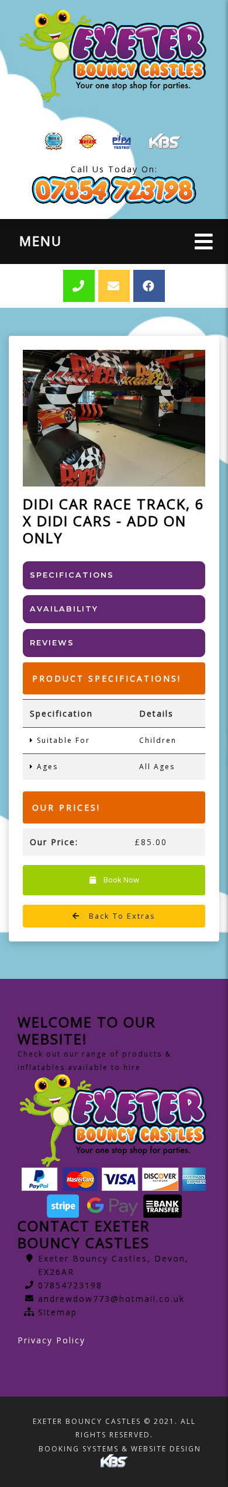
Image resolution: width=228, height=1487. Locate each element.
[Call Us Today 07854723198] (114, 190)
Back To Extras (121, 916)
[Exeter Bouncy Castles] (114, 56)
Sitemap (57, 1312)
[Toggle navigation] (203, 241)
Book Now (120, 879)
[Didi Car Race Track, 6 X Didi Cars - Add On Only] (114, 418)
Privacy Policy (51, 1340)
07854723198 (70, 1285)
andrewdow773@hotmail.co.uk (111, 1298)
